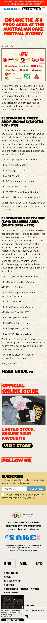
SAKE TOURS (11, 573)
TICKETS (9, 585)
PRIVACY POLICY (28, 498)
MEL (23, 564)
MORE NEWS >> (18, 371)
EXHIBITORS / (21, 589)
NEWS (7, 577)
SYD (39, 564)
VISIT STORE (17, 445)
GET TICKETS (31, 8)
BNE (7, 564)
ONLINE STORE (12, 581)
